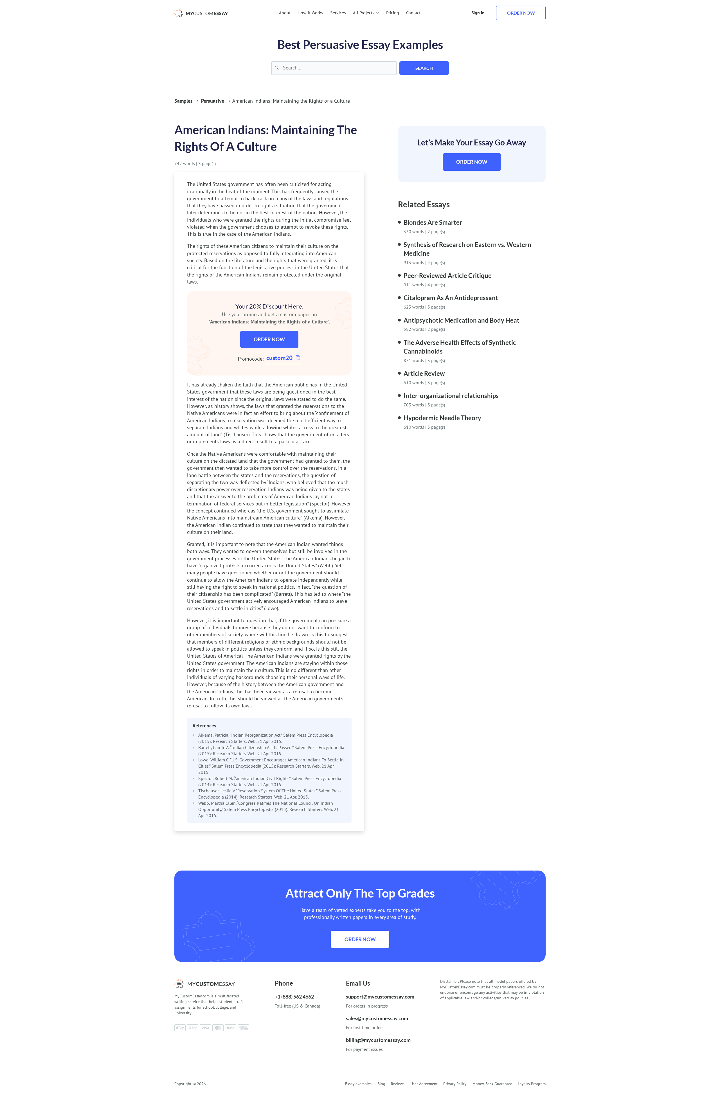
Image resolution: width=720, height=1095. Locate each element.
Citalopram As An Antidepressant (451, 298)
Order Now (269, 339)
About (285, 12)
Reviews (397, 1083)
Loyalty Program (532, 1083)
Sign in (478, 12)
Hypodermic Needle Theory (442, 418)
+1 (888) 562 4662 (294, 996)
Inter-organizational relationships (451, 395)
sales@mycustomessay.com (377, 1018)
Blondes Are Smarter (433, 222)
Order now (521, 12)
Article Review (424, 373)
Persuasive (212, 101)
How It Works (310, 12)
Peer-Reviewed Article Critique (448, 275)
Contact (413, 12)
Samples (183, 101)
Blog (381, 1083)
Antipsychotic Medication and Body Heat (461, 320)
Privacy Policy (455, 1083)
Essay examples (358, 1083)
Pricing (392, 12)
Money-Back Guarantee (492, 1083)
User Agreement (424, 1083)
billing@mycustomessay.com (378, 1040)
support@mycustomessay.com (380, 996)
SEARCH (424, 68)
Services (338, 12)
